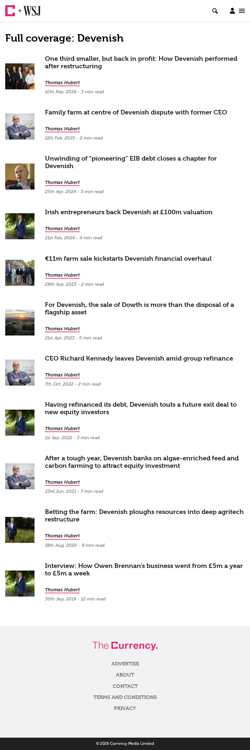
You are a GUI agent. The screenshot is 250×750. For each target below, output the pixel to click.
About (125, 675)
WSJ (28, 8)
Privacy (125, 708)
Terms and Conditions (125, 697)
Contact (125, 686)
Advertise (125, 664)
